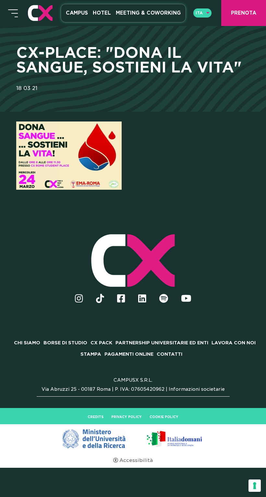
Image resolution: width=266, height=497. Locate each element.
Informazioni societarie (197, 389)
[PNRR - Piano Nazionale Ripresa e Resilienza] (133, 438)
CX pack (101, 342)
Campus (77, 13)
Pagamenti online (128, 354)
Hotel (102, 13)
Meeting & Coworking (148, 13)
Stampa (90, 354)
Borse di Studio (65, 342)
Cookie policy (164, 417)
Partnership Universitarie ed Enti (161, 342)
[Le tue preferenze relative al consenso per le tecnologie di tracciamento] (254, 485)
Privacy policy (126, 417)
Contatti (169, 354)
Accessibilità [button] (136, 460)
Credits (95, 417)
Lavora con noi (234, 342)
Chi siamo (27, 342)
